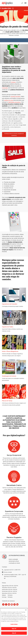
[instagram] (11, 604)
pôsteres (13, 82)
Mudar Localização (13, 559)
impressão (5, 88)
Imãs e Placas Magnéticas (10, 351)
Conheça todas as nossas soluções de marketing (14, 134)
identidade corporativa (14, 102)
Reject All (14, 628)
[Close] (26, 610)
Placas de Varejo (7, 401)
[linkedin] (9, 604)
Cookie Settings (14, 624)
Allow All (14, 633)
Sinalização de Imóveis (9, 376)
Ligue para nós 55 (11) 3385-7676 (12, 569)
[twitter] (6, 604)
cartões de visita (8, 100)
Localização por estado (14, 563)
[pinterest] (14, 604)
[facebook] (3, 604)
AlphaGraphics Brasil (14, 561)
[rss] (17, 604)
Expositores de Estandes (9, 304)
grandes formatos (15, 96)
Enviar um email (8, 572)
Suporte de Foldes (7, 327)
